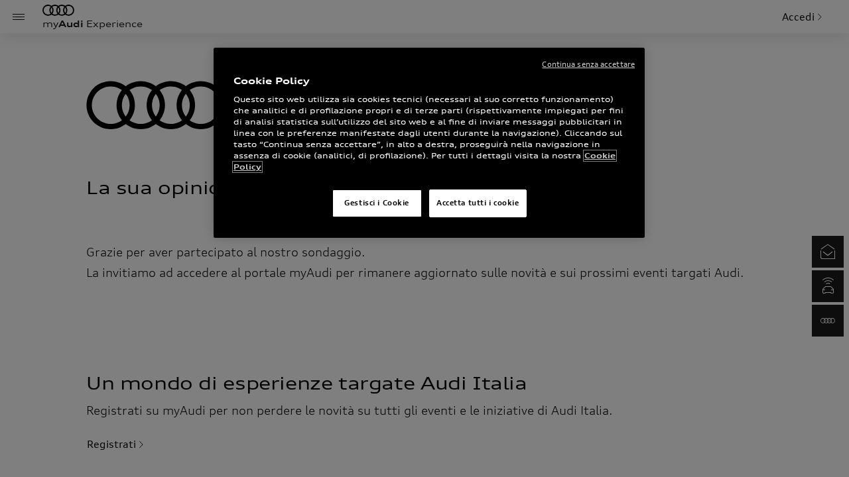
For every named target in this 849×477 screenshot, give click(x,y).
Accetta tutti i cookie (477, 202)
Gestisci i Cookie (376, 202)
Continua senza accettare (588, 64)
